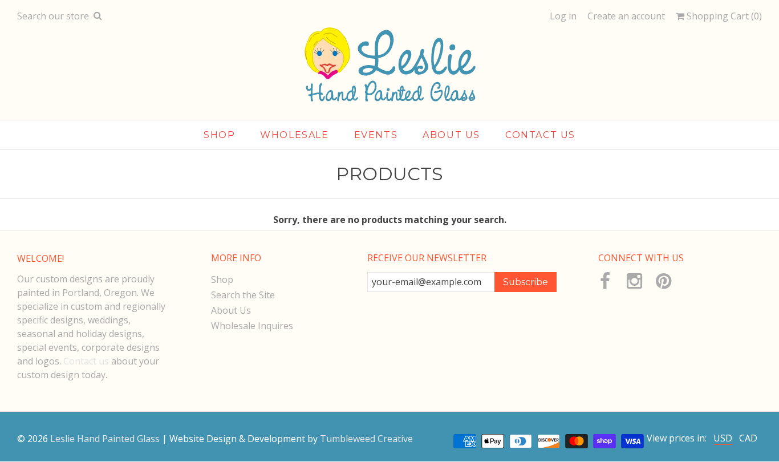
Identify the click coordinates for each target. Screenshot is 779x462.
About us (451, 134)
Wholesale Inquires (252, 325)
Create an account (626, 16)
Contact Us (540, 134)
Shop (219, 134)
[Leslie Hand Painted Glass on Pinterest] (663, 281)
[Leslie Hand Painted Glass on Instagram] (634, 281)
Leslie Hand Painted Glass (105, 438)
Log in (563, 16)
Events (376, 134)
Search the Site (243, 295)
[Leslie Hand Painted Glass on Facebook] (605, 281)
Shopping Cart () (723, 16)
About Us (231, 310)
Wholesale (294, 134)
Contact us (86, 361)
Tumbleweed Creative (366, 438)
